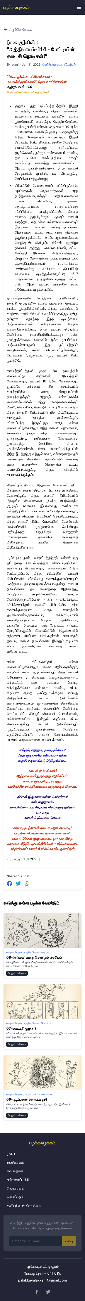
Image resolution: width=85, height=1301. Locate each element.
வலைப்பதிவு (15, 1197)
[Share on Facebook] (9, 883)
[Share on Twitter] (18, 883)
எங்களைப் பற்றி (18, 1179)
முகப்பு (11, 1153)
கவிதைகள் (15, 1171)
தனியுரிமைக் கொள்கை (24, 1205)
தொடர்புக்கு (15, 1188)
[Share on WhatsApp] (27, 883)
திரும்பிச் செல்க (20, 29)
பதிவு (69, 1241)
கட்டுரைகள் (15, 1162)
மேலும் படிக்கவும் (17, 973)
